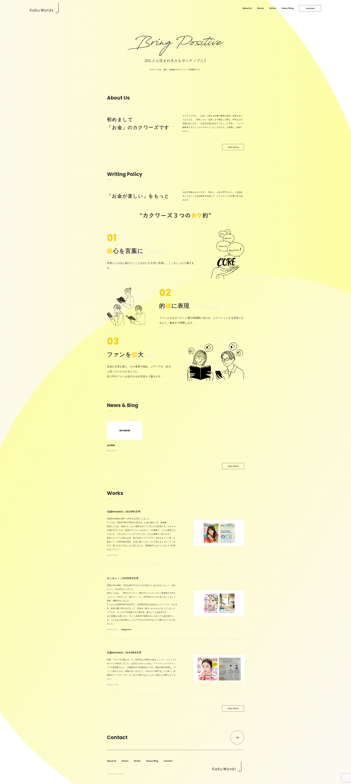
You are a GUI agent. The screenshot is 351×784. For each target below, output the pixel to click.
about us (247, 8)
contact (310, 8)
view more (233, 147)
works (260, 8)
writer (272, 8)
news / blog (288, 8)
